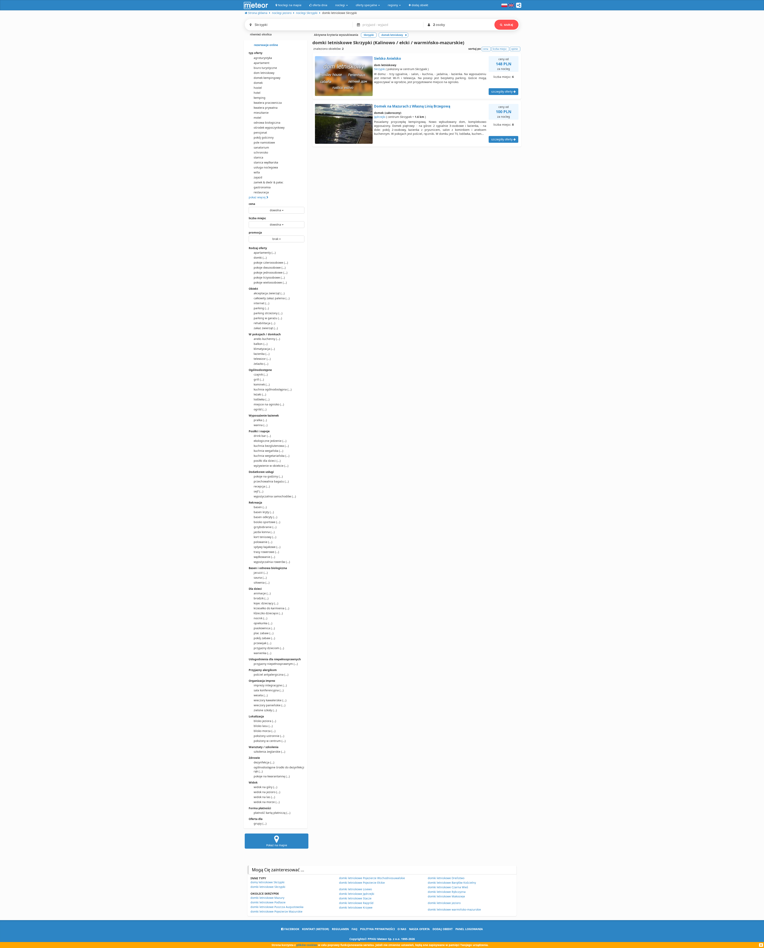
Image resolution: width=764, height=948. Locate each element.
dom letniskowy (264, 73)
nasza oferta (419, 929)
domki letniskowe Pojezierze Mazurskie (276, 911)
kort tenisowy (265, 537)
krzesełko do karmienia (271, 608)
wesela (261, 695)
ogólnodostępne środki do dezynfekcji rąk (279, 769)
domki (260, 257)
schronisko (261, 152)
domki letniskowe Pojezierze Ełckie (362, 882)
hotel (257, 93)
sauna (260, 577)
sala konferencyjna (269, 690)
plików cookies (306, 945)
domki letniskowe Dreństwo (446, 878)
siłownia (261, 582)
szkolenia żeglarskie (269, 751)
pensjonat (260, 132)
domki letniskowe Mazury (267, 898)
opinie (514, 49)
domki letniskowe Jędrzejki (356, 894)
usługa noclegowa (266, 167)
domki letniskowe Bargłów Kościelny (452, 882)
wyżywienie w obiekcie (271, 466)
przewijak (262, 643)
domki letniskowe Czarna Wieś (448, 887)
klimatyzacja (264, 349)
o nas (402, 929)
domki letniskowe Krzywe (355, 907)
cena (252, 204)
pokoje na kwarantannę (272, 776)
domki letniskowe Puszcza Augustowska (276, 907)
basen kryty (264, 512)
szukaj (508, 24)
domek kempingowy (267, 78)
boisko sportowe (267, 522)
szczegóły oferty (502, 91)
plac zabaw (263, 633)
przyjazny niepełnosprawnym (276, 664)
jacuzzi (261, 572)
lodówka (261, 399)
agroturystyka (263, 58)
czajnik (261, 374)
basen (260, 507)
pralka (260, 420)
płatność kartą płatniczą (272, 813)
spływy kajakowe (267, 547)
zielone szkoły (265, 710)
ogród (260, 409)
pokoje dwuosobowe (270, 267)
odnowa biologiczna (267, 122)
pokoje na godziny (268, 476)
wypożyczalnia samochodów (275, 496)
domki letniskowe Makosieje (446, 896)
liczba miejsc (257, 218)
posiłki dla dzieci (267, 461)
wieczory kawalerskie (270, 700)
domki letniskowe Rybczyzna (447, 892)
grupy (260, 823)
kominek (262, 384)
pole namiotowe (264, 142)
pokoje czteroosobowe (271, 262)
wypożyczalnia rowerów (272, 562)
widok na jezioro (267, 792)
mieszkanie (261, 112)
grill (259, 379)
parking (261, 308)
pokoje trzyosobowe (269, 277)
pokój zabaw (264, 638)
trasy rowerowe (266, 552)
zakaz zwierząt (266, 328)
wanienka (262, 653)
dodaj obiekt (443, 929)
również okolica (260, 34)
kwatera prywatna (266, 108)
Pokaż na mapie (276, 845)
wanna (260, 425)
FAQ (354, 929)
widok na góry (265, 787)
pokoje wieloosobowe (270, 282)
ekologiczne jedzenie (270, 441)
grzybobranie (265, 527)
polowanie (263, 542)
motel (257, 117)
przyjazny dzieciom (269, 648)
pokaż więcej (257, 197)
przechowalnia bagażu (271, 481)
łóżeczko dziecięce (268, 613)
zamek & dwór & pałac (268, 182)
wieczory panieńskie (269, 705)
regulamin (340, 929)
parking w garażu (268, 318)
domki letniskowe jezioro (444, 903)
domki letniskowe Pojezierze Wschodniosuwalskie (372, 878)
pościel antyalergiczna (271, 674)
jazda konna (264, 532)
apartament (261, 63)
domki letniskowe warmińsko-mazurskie (454, 909)
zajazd (258, 177)
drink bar (262, 436)
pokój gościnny (264, 137)
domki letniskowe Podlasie (268, 902)
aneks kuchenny (267, 339)
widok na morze (267, 802)
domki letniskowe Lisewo (355, 889)
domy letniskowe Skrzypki (267, 882)
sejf (258, 491)
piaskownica (264, 628)
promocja (255, 232)
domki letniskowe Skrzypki (267, 887)
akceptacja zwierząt (269, 293)
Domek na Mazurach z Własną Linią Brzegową (412, 106)
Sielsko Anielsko (387, 58)
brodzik (261, 598)
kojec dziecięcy (266, 603)
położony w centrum (270, 741)
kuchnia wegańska (268, 451)
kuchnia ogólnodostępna (272, 389)
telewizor (262, 359)
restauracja (261, 192)
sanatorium (261, 147)
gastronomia (262, 187)
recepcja (262, 486)
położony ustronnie (269, 736)
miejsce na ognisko (269, 404)
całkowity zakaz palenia (271, 298)
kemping (259, 98)
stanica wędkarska (266, 162)
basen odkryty (265, 517)
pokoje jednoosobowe (270, 272)
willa (257, 172)
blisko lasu (263, 726)
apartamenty (265, 252)
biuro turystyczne (265, 68)
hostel (258, 88)
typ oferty (255, 53)
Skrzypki (379, 69)
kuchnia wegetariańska (271, 456)
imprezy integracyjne (270, 685)
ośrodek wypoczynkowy (269, 127)
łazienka (261, 354)
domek (258, 83)
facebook (291, 929)
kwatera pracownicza (268, 103)
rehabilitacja (264, 323)
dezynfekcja (264, 762)
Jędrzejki (379, 117)
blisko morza (264, 731)
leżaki (260, 394)
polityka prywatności (377, 929)
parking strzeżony (268, 313)
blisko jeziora (265, 721)
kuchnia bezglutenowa (271, 446)
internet (261, 303)
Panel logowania (469, 929)
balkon (260, 344)
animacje (262, 593)
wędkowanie (264, 557)
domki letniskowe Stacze (355, 898)
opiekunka (263, 623)
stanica (258, 157)
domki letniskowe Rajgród (356, 903)
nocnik (260, 618)
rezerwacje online (265, 45)
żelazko (261, 364)
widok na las (264, 797)
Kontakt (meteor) (315, 929)
